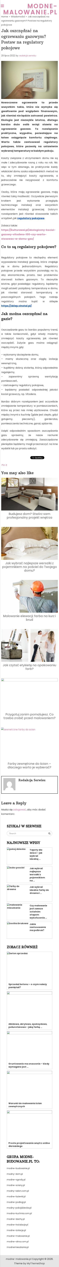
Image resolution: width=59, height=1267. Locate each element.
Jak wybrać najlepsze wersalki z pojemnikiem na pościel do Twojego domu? (29, 567)
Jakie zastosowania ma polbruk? (38, 927)
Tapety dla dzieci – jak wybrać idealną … (36, 854)
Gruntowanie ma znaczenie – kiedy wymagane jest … (28, 1065)
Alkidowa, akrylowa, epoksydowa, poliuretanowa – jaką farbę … (27, 1025)
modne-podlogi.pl (16, 1202)
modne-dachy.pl (16, 1219)
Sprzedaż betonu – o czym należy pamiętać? (27, 986)
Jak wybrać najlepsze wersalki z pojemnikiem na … (37, 874)
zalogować (19, 809)
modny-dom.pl (15, 1173)
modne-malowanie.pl (30, 9)
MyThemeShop (36, 1263)
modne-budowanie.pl (18, 1168)
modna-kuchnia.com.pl (19, 1213)
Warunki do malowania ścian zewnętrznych (25, 1105)
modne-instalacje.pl (17, 1224)
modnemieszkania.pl (18, 1247)
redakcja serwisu (27, 55)
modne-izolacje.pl (16, 1230)
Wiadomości (18, 16)
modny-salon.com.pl (18, 1190)
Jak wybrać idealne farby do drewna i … (39, 890)
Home (4, 16)
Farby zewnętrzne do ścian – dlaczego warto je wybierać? (29, 765)
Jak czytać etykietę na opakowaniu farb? (29, 667)
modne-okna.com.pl (18, 1241)
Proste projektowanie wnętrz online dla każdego (29, 1145)
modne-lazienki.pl (16, 1196)
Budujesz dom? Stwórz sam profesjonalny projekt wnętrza (29, 516)
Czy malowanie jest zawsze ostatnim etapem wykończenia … (38, 911)
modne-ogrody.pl (16, 1179)
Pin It (4, 465)
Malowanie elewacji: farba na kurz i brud (29, 618)
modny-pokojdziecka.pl (19, 1207)
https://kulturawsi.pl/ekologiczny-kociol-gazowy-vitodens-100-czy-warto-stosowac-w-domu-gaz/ (28, 234)
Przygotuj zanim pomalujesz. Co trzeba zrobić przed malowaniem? (29, 716)
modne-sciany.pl (16, 1185)
